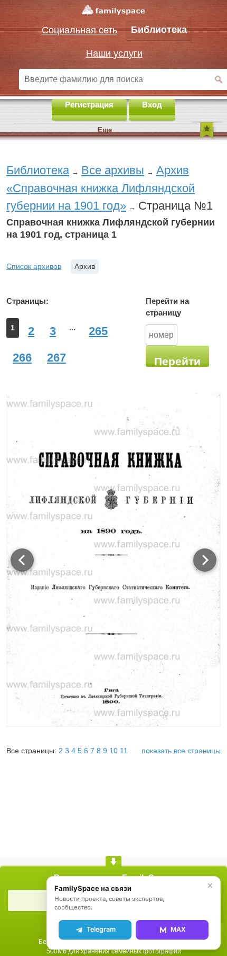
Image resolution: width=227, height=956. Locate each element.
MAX (178, 929)
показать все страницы (181, 750)
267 (56, 357)
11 (124, 750)
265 (98, 331)
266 (22, 357)
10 (113, 750)
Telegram (101, 929)
